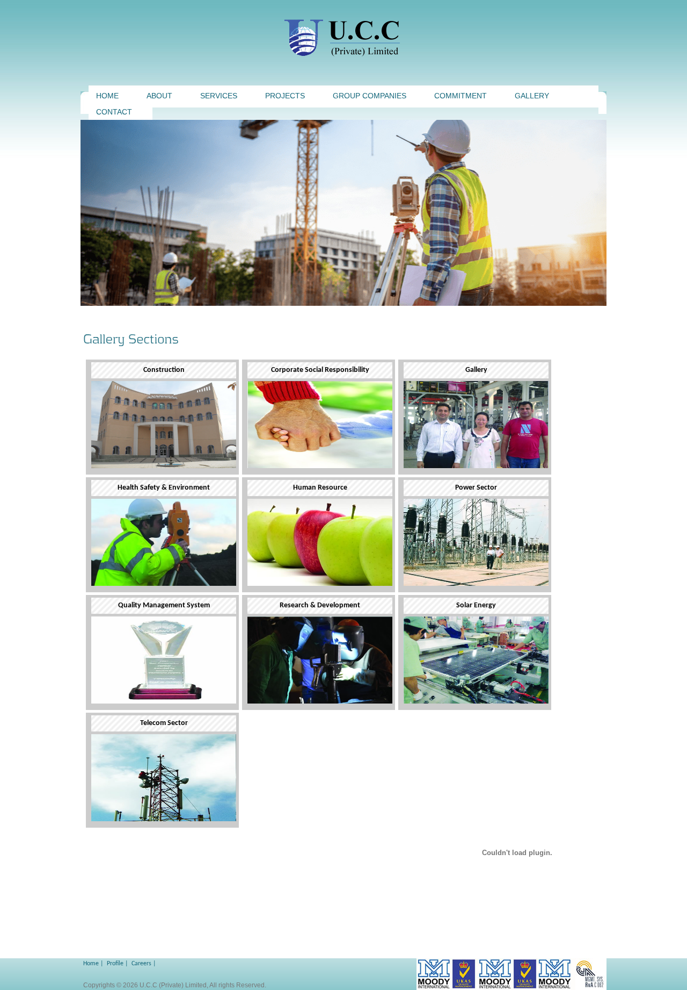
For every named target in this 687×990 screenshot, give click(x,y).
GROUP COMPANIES (369, 95)
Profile (115, 963)
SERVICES (218, 95)
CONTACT (114, 111)
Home (91, 963)
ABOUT (159, 95)
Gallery (532, 95)
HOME (107, 95)
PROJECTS (285, 95)
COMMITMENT (460, 95)
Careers (141, 963)
